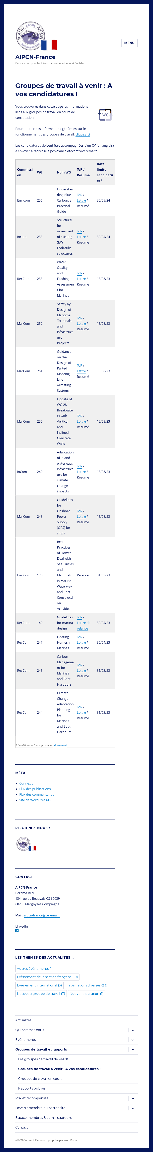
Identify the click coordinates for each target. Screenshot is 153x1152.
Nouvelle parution (86, 994)
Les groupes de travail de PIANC (43, 1059)
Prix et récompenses (31, 1098)
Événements (25, 1040)
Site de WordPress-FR (35, 800)
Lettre (81, 200)
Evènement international (39, 985)
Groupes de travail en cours (40, 1079)
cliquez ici (83, 134)
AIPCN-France (35, 57)
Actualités (23, 1020)
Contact (21, 1127)
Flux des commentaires (36, 794)
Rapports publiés (31, 1088)
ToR (79, 195)
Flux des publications (35, 789)
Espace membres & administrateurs (43, 1118)
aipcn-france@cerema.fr (42, 915)
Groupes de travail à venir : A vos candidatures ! (59, 1069)
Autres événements (35, 969)
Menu (129, 43)
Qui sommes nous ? (30, 1030)
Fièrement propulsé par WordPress (56, 1140)
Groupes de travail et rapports (41, 1049)
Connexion (27, 783)
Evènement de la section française (47, 977)
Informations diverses (87, 985)
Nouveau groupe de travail (41, 994)
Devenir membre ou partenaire (40, 1108)
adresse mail (60, 745)
